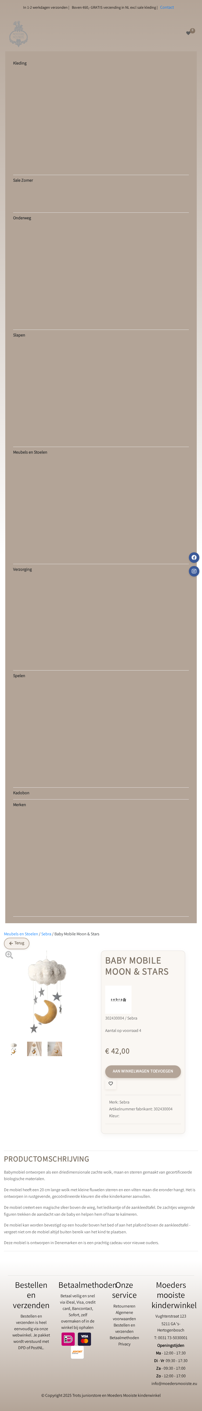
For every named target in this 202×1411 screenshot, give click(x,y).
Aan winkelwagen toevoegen (143, 1072)
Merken (19, 805)
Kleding (20, 64)
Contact (167, 8)
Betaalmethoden (124, 1338)
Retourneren (124, 1307)
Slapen (19, 335)
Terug (19, 943)
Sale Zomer (23, 181)
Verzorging (22, 570)
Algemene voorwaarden (124, 1316)
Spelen (19, 676)
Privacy (124, 1345)
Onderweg (22, 218)
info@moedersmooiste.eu (174, 1384)
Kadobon (21, 793)
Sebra (46, 934)
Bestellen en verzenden (124, 1329)
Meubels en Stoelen (30, 453)
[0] (188, 34)
